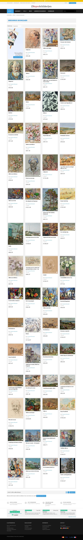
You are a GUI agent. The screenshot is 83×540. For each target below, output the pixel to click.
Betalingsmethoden (10, 528)
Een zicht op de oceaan (30, 387)
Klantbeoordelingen (45, 526)
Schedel (44, 274)
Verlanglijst (26, 526)
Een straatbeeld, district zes (48, 467)
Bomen (27, 333)
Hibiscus (45, 112)
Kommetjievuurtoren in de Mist (32, 237)
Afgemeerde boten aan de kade (49, 237)
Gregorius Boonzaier (31, 52)
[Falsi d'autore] (60, 528)
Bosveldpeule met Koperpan (31, 201)
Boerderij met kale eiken (48, 356)
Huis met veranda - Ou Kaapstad (32, 443)
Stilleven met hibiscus (30, 144)
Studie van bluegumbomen (65, 474)
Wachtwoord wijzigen (28, 528)
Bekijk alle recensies (72, 516)
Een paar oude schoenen (65, 42)
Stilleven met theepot (30, 412)
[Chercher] (75, 11)
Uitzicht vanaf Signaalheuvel (66, 102)
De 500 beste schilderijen (46, 525)
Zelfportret (28, 49)
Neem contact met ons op (41, 495)
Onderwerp (17, 11)
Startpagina (9, 15)
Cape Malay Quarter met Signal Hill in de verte (67, 167)
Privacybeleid (44, 528)
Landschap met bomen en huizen (15, 442)
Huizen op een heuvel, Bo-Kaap (32, 471)
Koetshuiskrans (12, 328)
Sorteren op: (10, 25)
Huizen (27, 101)
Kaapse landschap (64, 200)
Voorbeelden (51, 11)
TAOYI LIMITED (63, 525)
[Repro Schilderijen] (65, 528)
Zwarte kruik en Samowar (14, 300)
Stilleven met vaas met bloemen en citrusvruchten (50, 81)
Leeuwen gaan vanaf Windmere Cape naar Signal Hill (15, 388)
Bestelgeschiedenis (28, 525)
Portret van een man (30, 178)
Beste (30, 11)
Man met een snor (12, 419)
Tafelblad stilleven (64, 448)
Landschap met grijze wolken (49, 388)
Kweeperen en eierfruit (13, 134)
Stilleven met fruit (12, 200)
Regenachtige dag (46, 135)
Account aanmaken (28, 529)
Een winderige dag (64, 232)
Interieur (10, 112)
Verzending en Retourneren (11, 529)
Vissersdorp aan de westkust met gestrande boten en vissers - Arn (32, 268)
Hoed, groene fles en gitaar (14, 478)
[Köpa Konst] (66, 528)
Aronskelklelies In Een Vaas (66, 277)
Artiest (10, 11)
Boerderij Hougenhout (65, 301)
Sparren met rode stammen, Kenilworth (49, 213)
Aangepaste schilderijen (40, 11)
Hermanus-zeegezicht (64, 331)
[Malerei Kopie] (62, 528)
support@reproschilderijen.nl (65, 526)
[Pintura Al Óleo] (67, 528)
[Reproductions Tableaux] (63, 528)
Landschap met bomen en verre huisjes (67, 387)
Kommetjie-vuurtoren (64, 135)
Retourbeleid (9, 530)
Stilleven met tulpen (47, 48)
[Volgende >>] (72, 492)
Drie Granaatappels (30, 300)
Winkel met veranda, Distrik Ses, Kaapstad (32, 365)
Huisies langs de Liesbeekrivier (66, 355)
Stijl (24, 11)
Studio (10, 246)
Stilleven (27, 73)
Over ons (8, 526)
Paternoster (62, 73)
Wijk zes (45, 411)
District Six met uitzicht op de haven (49, 439)
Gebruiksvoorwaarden (46, 529)
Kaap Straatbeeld (12, 357)
